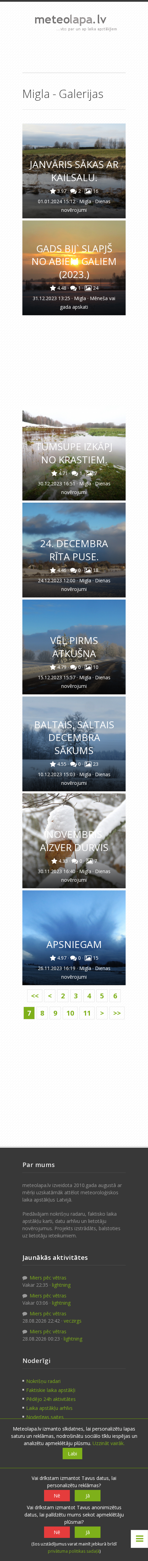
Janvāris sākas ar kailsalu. (74, 171)
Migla (86, 201)
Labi (72, 1453)
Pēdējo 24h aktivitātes (51, 1399)
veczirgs (73, 1320)
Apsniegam (74, 944)
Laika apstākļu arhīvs (49, 1408)
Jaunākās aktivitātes (55, 1257)
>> (117, 1013)
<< (35, 995)
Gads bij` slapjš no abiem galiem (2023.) (74, 261)
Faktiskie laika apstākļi (50, 1390)
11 (87, 1013)
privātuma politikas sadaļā (73, 1551)
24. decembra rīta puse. (74, 550)
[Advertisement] (74, 51)
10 (70, 1013)
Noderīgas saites (45, 1417)
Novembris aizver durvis (74, 840)
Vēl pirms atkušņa (74, 647)
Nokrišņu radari (43, 1381)
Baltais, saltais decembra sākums (74, 737)
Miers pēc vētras (47, 1277)
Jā (88, 1495)
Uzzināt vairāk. (109, 1443)
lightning (61, 1285)
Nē (57, 1495)
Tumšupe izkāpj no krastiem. (74, 453)
